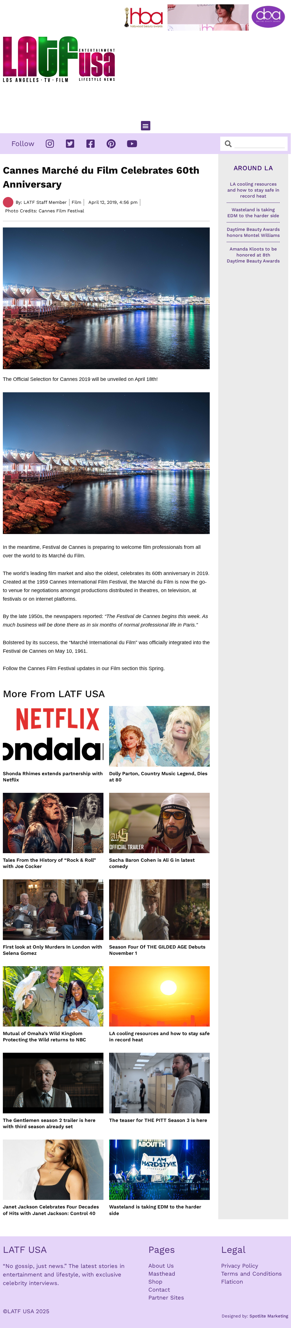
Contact (159, 1289)
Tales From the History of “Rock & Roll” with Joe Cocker (49, 863)
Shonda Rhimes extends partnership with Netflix (53, 777)
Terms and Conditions (251, 1273)
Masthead (161, 1273)
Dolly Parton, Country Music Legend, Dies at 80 (158, 777)
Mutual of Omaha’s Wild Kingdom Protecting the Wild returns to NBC (44, 1036)
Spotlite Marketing (269, 1316)
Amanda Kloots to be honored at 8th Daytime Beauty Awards (253, 255)
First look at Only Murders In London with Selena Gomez (52, 950)
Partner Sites (166, 1297)
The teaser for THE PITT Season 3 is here (158, 1120)
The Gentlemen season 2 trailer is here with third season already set (49, 1123)
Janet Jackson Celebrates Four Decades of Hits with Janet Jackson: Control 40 (51, 1210)
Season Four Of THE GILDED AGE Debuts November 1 (157, 950)
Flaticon (232, 1281)
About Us (161, 1265)
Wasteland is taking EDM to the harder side (155, 1210)
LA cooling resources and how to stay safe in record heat (159, 1036)
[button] (145, 125)
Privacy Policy (239, 1265)
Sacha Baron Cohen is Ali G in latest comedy (152, 863)
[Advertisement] (206, 73)
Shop (155, 1281)
